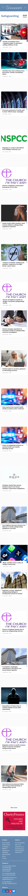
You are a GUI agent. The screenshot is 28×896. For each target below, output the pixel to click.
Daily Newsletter (6, 854)
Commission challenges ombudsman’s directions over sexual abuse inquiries (11, 668)
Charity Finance (6, 844)
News (10, 47)
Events (4, 856)
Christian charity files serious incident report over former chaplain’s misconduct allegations (13, 486)
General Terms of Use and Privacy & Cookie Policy (19, 850)
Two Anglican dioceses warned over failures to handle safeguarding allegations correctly (14, 526)
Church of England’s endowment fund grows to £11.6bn (12, 186)
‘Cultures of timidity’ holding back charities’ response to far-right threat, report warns (13, 264)
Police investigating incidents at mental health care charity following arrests (12, 446)
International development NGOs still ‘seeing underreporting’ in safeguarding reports (13, 785)
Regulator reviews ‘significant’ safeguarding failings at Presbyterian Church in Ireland (12, 591)
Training (4, 858)
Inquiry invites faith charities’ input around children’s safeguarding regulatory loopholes (13, 224)
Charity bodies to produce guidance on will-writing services (14, 369)
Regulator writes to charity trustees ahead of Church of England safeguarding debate (13, 746)
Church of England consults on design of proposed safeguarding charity (13, 301)
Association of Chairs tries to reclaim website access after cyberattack (11, 707)
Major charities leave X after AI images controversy (13, 563)
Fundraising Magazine (5, 847)
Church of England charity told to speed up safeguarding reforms (13, 630)
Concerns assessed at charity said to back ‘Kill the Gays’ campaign (13, 111)
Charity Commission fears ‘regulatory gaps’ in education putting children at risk (12, 43)
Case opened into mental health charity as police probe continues (13, 408)
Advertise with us (19, 846)
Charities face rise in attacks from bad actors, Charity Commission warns (13, 72)
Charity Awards (6, 842)
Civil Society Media (20, 842)
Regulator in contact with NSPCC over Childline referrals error (13, 148)
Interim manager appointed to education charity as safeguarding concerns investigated (13, 330)
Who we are (18, 844)
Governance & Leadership (5, 851)
